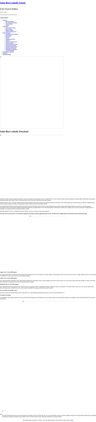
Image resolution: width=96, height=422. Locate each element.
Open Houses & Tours (11, 27)
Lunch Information (10, 50)
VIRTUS (8, 40)
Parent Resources (6, 32)
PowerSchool (9, 35)
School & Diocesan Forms (11, 44)
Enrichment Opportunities (11, 49)
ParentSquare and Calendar (12, 34)
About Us (5, 20)
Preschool (5, 53)
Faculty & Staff (9, 24)
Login (72, 420)
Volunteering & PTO (10, 39)
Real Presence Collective (8, 51)
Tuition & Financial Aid (11, 31)
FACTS (7, 37)
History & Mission (10, 21)
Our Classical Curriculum (11, 22)
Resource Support (10, 43)
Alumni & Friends (7, 54)
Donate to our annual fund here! (48, 408)
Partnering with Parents (11, 48)
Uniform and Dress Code (11, 41)
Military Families (9, 30)
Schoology (8, 36)
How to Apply (9, 29)
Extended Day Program (11, 45)
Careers (7, 25)
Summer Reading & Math (11, 46)
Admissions (5, 26)
